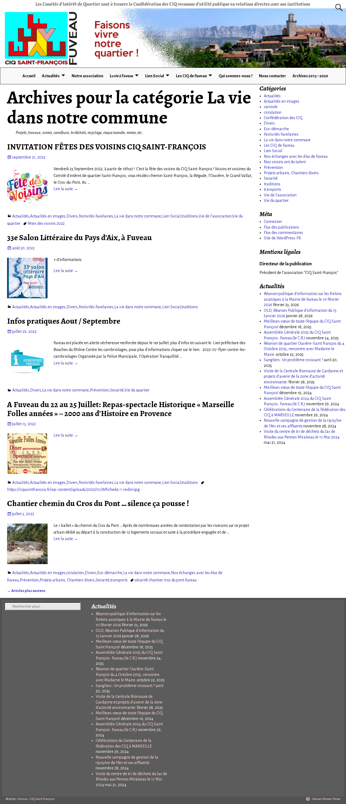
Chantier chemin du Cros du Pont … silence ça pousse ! (98, 503)
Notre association (87, 76)
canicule (271, 107)
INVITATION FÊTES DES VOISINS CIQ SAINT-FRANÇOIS (106, 146)
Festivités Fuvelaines (96, 216)
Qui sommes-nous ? (235, 76)
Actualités (51, 76)
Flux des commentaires (283, 232)
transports (119, 580)
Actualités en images (47, 216)
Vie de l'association (215, 216)
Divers (72, 216)
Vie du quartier (137, 390)
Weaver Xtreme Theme (326, 799)
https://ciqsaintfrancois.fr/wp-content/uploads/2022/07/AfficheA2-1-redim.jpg (73, 489)
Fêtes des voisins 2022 (46, 223)
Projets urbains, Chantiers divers (67, 580)
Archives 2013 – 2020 (310, 76)
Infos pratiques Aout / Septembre (63, 321)
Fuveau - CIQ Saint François (36, 799)
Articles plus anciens (26, 591)
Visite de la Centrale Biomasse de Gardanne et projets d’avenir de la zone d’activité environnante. (303, 376)
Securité (117, 390)
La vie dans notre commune (137, 216)
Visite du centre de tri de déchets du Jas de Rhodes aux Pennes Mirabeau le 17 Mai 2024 (131, 779)
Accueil (28, 76)
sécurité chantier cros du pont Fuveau (166, 580)
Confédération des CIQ (283, 118)
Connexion (273, 221)
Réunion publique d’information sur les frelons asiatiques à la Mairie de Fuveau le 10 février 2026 (303, 299)
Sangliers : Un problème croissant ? (293, 360)
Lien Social (154, 76)
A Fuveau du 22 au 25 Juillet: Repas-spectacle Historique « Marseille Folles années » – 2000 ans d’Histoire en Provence (120, 409)
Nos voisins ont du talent (285, 162)
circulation (75, 573)
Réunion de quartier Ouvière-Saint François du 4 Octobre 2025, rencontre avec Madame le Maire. (304, 349)
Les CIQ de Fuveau (191, 76)
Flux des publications (281, 227)
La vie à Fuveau (121, 76)
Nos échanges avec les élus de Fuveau (296, 156)
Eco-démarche (109, 573)
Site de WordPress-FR (282, 238)
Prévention (99, 390)
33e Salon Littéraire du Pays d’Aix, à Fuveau (79, 237)
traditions (189, 216)
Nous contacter (272, 76)
